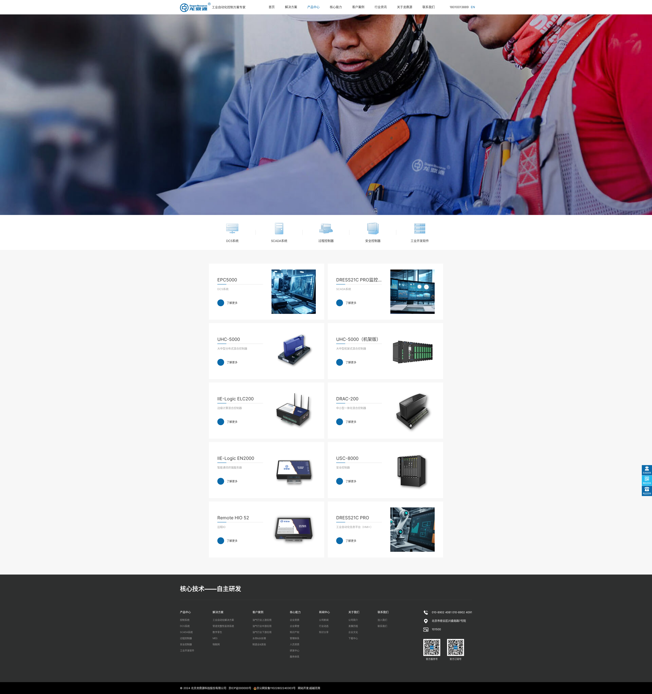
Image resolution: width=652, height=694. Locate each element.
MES (215, 638)
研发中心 (294, 650)
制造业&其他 (259, 644)
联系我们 (383, 612)
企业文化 (353, 632)
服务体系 (294, 656)
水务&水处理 (259, 638)
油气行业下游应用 (261, 632)
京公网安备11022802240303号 (276, 688)
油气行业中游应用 (261, 625)
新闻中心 (324, 612)
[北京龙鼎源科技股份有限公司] (196, 7)
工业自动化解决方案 (223, 619)
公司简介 (353, 619)
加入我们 (382, 619)
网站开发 (303, 688)
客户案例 (257, 612)
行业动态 (324, 625)
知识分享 (324, 632)
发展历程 (353, 625)
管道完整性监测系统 (223, 625)
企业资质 (294, 619)
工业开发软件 (187, 650)
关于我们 (353, 612)
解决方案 (218, 612)
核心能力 (295, 612)
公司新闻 (324, 619)
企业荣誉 (294, 625)
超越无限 (314, 688)
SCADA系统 (186, 632)
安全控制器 (186, 644)
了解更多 (232, 303)
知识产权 (294, 632)
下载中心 (353, 638)
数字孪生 (217, 632)
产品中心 (185, 612)
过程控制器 (186, 638)
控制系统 (184, 619)
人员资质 (294, 644)
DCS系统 (185, 625)
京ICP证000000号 (240, 688)
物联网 (216, 644)
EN (473, 7)
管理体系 (294, 638)
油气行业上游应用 (261, 619)
